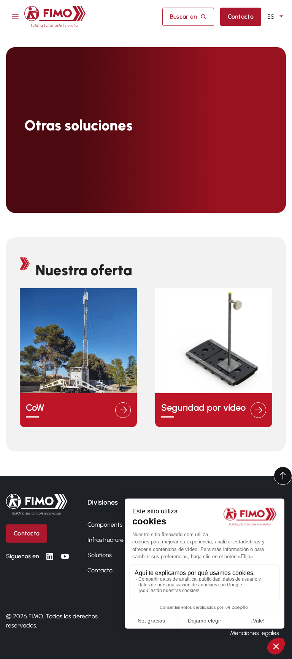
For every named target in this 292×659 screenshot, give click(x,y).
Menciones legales (254, 633)
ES (271, 16)
